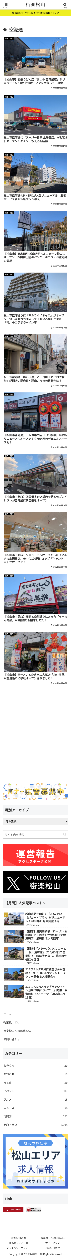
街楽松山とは (11, 1022)
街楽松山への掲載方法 (17, 1031)
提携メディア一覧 (18, 1242)
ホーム (7, 1014)
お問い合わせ (11, 1039)
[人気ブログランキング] (33, 1209)
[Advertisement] (35, 742)
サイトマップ (52, 1242)
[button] (65, 834)
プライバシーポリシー (18, 1248)
